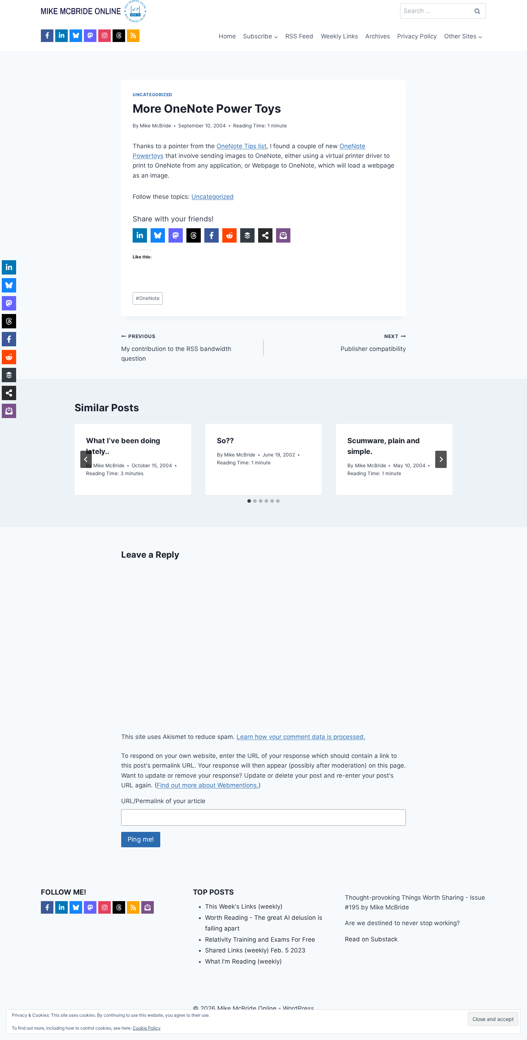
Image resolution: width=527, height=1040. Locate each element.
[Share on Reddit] (229, 235)
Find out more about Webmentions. (207, 785)
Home (227, 36)
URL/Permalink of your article (163, 801)
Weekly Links (339, 36)
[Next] (441, 459)
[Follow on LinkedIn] (61, 35)
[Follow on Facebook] (47, 35)
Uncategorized (152, 94)
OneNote (148, 298)
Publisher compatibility (373, 342)
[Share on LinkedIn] (140, 235)
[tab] (249, 501)
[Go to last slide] (86, 459)
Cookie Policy (147, 1028)
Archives (377, 36)
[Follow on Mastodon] (90, 35)
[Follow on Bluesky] (76, 35)
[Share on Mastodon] (175, 235)
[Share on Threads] (193, 235)
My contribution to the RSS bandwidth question (176, 347)
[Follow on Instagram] (104, 35)
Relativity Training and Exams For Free (260, 939)
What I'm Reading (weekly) (243, 961)
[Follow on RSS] (133, 35)
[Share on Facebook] (211, 235)
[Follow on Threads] (119, 35)
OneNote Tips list (241, 146)
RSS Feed (299, 36)
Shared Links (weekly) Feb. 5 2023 (255, 950)
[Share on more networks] (265, 235)
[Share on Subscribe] (283, 235)
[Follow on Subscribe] (147, 907)
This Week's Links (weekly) (244, 906)
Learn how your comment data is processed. (301, 736)
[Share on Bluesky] (158, 235)
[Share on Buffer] (247, 235)
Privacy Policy (417, 36)
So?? (225, 440)
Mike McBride (155, 125)
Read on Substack (371, 939)
